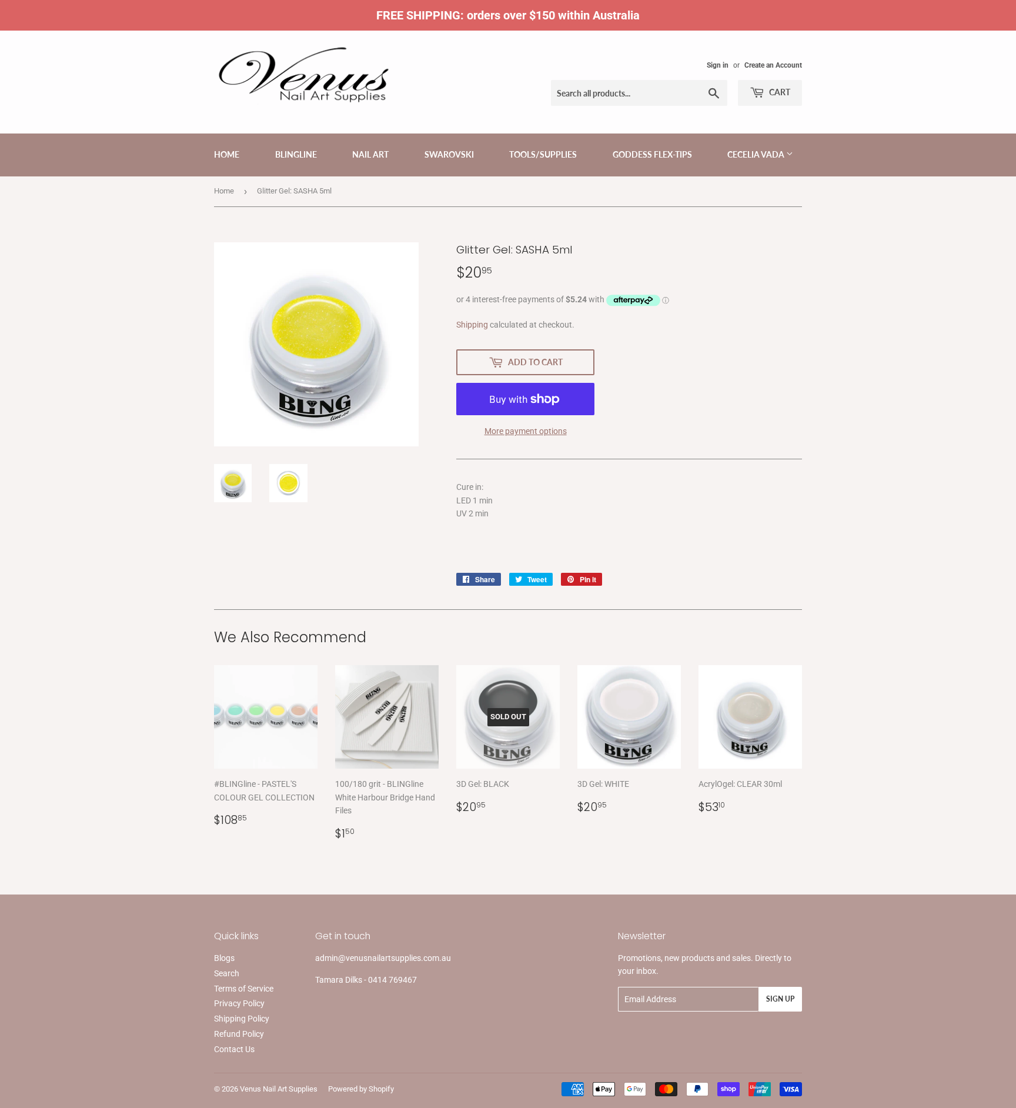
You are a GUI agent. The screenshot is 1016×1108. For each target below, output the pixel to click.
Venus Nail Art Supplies (278, 1088)
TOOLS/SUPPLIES (543, 154)
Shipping (472, 324)
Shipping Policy (241, 1018)
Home (226, 154)
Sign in (717, 65)
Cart (778, 92)
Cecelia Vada (756, 154)
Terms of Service (243, 988)
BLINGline (296, 154)
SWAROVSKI (449, 154)
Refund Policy (239, 1034)
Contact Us (234, 1049)
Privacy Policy (239, 1003)
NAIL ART (370, 154)
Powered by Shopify (361, 1088)
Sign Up (780, 998)
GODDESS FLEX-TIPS (652, 154)
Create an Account (773, 65)
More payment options (525, 431)
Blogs (224, 958)
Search (226, 973)
